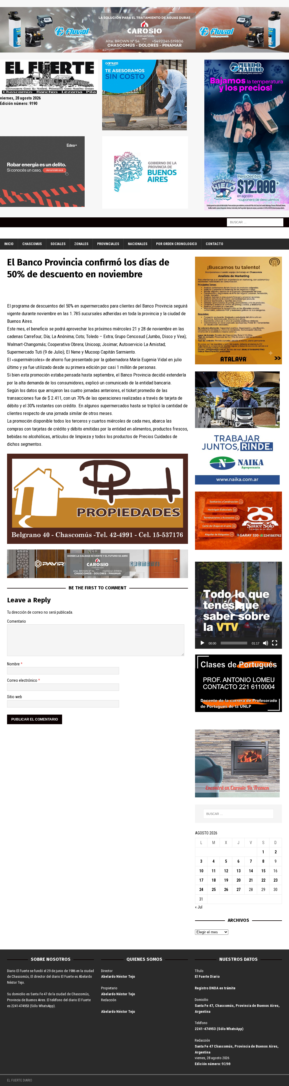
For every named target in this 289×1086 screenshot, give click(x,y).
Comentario (16, 621)
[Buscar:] (255, 222)
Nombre (14, 664)
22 (263, 880)
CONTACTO (214, 244)
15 (263, 871)
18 (214, 880)
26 (226, 889)
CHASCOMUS (32, 244)
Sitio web (14, 697)
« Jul (198, 907)
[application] (238, 605)
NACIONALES (137, 244)
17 (201, 880)
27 (238, 889)
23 (275, 880)
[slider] (234, 643)
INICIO (9, 244)
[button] (238, 605)
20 (238, 880)
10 (201, 871)
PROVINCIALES (108, 244)
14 (251, 871)
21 (251, 880)
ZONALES (81, 244)
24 (201, 889)
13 (238, 871)
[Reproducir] (202, 643)
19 (226, 880)
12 (226, 871)
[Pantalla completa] (274, 643)
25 (214, 889)
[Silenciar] (265, 643)
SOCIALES (58, 244)
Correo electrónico (22, 680)
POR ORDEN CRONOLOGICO (176, 244)
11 (214, 871)
